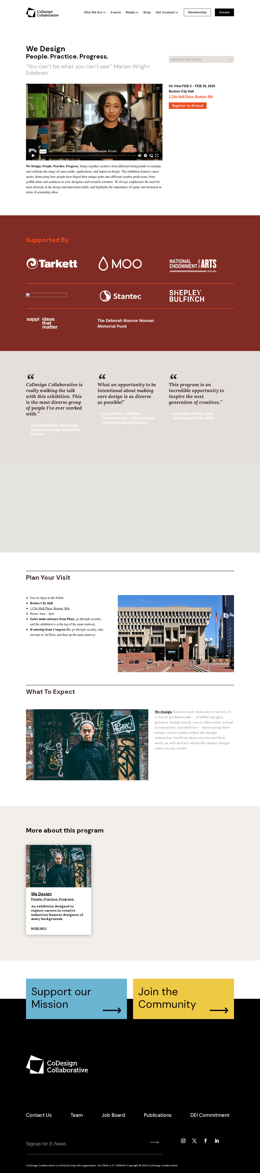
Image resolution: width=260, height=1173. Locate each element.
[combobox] (201, 59)
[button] (130, 503)
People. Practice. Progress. (52, 899)
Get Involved (165, 12)
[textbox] (201, 59)
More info (39, 928)
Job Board (113, 1116)
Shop (147, 12)
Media (130, 12)
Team (76, 1116)
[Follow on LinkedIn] (217, 1141)
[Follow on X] (194, 1141)
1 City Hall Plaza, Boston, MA (191, 96)
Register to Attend (187, 105)
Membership (197, 12)
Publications (158, 1116)
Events (116, 12)
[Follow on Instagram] (183, 1141)
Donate (224, 12)
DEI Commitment (210, 1116)
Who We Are (93, 12)
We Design (41, 893)
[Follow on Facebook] (206, 1141)
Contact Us (39, 1116)
